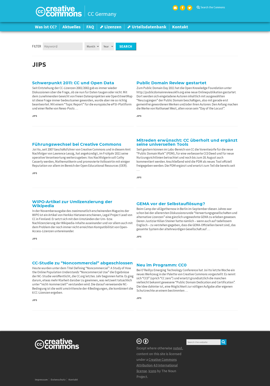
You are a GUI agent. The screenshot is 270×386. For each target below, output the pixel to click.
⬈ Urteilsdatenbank (146, 27)
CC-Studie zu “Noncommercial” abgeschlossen (82, 263)
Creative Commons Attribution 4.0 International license (157, 365)
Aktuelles (71, 27)
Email (175, 7)
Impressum (41, 379)
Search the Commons (213, 7)
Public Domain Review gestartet (171, 82)
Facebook (182, 7)
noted (177, 348)
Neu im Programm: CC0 (161, 265)
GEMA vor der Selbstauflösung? (170, 203)
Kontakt (180, 27)
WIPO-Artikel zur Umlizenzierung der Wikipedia (72, 203)
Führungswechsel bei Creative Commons (76, 144)
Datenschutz (58, 379)
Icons (152, 371)
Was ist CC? (46, 27)
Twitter (189, 7)
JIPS (34, 116)
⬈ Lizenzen (110, 27)
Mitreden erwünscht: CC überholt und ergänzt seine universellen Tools (186, 142)
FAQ (90, 27)
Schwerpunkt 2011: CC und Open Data (73, 82)
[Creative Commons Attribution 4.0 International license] (143, 341)
